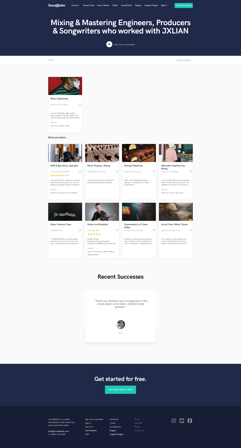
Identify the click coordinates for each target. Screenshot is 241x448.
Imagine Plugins (151, 5)
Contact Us (139, 430)
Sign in (164, 5)
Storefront (114, 419)
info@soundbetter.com (58, 431)
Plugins (138, 5)
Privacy (137, 427)
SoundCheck (126, 5)
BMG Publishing (109, 252)
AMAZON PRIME (92, 255)
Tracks (115, 5)
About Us (89, 427)
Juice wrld (53, 126)
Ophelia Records (63, 193)
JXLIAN (67, 126)
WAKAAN (74, 193)
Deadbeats (53, 193)
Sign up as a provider (94, 419)
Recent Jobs (88, 5)
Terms (137, 419)
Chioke (171, 193)
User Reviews (91, 430)
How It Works (103, 5)
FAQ (87, 434)
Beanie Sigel (179, 193)
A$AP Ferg (164, 193)
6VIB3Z (60, 126)
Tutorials (138, 423)
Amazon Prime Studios (94, 252)
